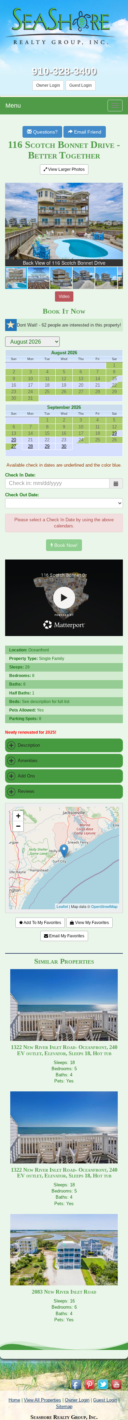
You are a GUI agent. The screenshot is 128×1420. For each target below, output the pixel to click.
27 (13, 446)
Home (14, 1400)
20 (13, 439)
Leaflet (62, 906)
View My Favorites (91, 922)
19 (114, 433)
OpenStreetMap (104, 906)
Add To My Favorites (42, 922)
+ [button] (18, 816)
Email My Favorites (66, 936)
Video (64, 296)
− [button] (18, 826)
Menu (13, 105)
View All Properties (42, 1400)
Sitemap (64, 1406)
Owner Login (48, 85)
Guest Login (80, 85)
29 (47, 446)
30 (63, 446)
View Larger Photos (66, 169)
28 (30, 446)
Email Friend (87, 132)
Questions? (45, 132)
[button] (116, 184)
